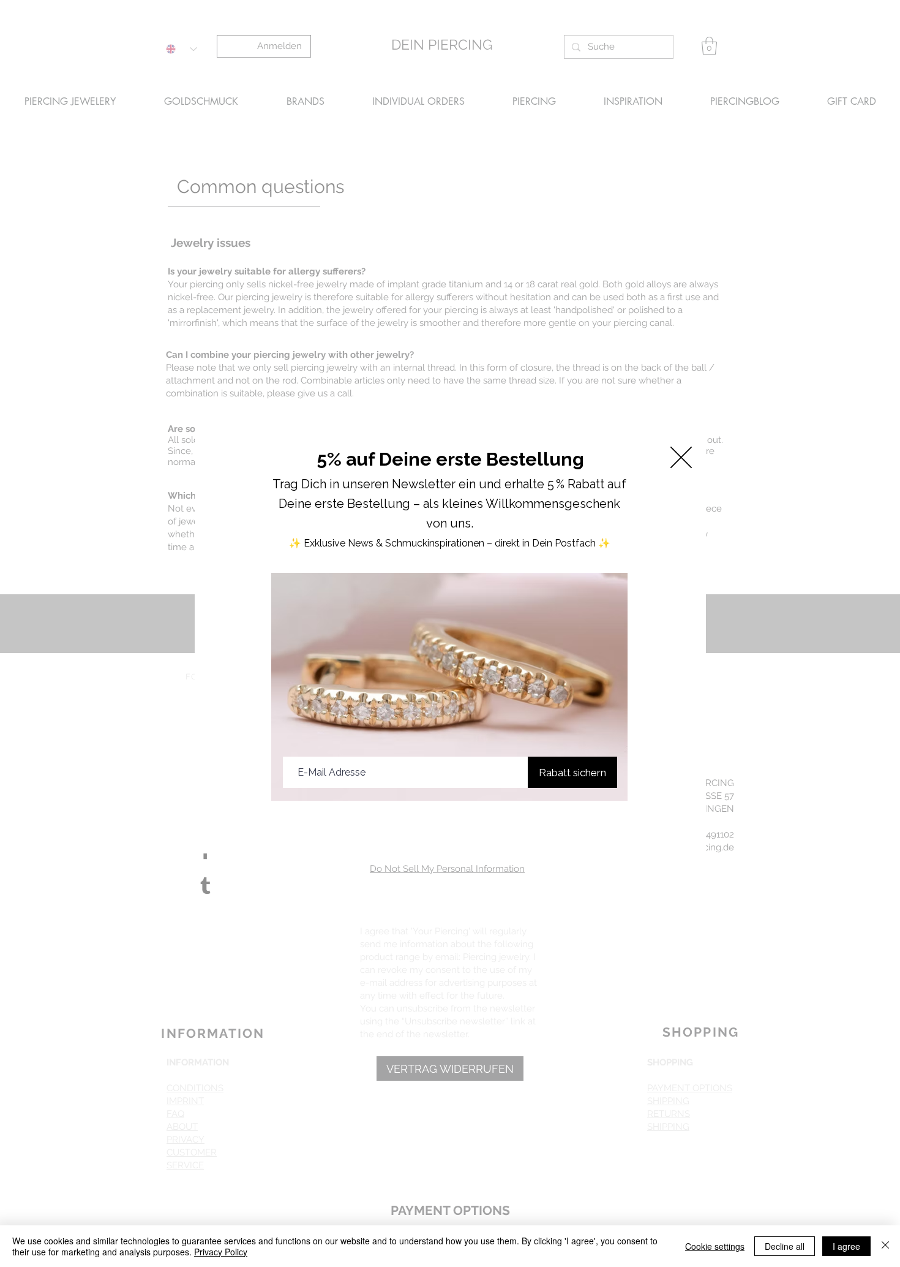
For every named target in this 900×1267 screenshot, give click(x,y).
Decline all (784, 1246)
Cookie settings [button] (714, 1246)
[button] (681, 457)
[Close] (885, 1246)
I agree (846, 1246)
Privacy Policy (220, 1252)
